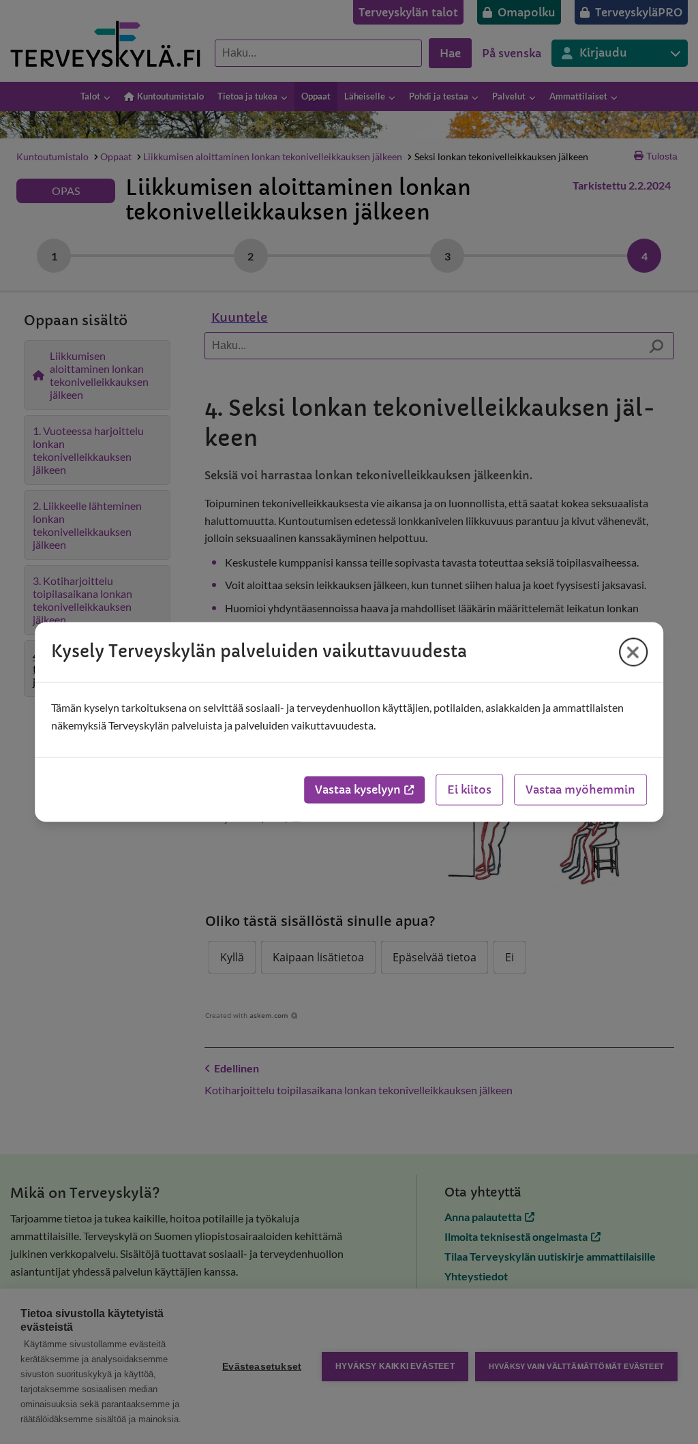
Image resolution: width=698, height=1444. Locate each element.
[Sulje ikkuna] (633, 651)
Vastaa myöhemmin (580, 790)
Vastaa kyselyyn (358, 790)
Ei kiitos (469, 790)
